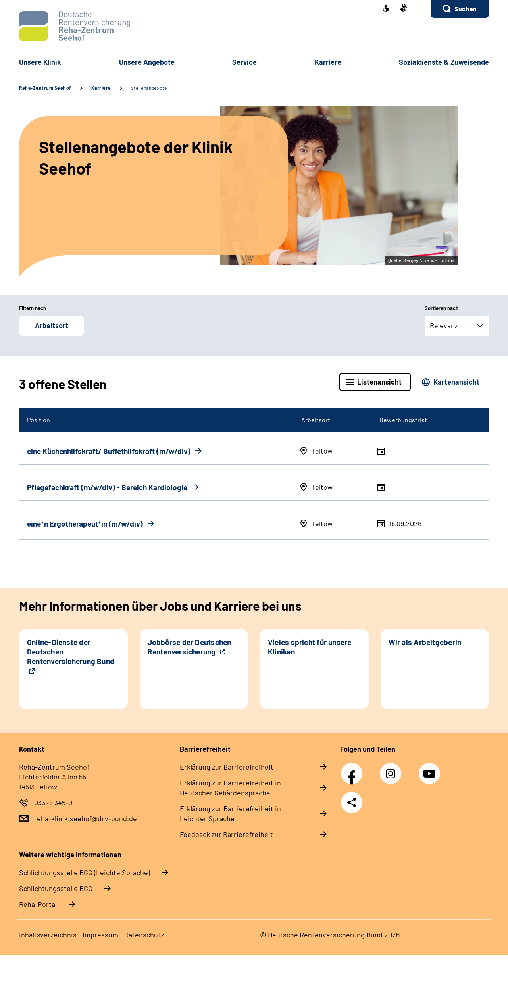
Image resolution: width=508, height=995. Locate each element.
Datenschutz (144, 934)
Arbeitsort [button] (51, 325)
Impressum (100, 934)
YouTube (430, 769)
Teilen (352, 802)
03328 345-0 (53, 802)
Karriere (101, 87)
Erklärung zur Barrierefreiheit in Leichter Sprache (230, 813)
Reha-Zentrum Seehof (45, 87)
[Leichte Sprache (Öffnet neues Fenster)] (386, 9)
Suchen (465, 8)
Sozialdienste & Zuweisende (444, 62)
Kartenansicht (456, 381)
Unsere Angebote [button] (147, 62)
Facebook (353, 769)
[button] (460, 9)
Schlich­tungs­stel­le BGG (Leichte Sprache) (84, 872)
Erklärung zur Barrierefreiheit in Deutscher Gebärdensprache (230, 787)
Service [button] (244, 62)
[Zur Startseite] (254, 26)
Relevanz (444, 325)
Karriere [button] (328, 62)
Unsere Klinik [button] (40, 62)
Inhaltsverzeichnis (48, 934)
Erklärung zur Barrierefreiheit (226, 766)
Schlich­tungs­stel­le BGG (55, 888)
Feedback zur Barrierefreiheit (226, 834)
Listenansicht (379, 381)
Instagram (392, 769)
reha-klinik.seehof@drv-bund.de (85, 818)
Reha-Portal (38, 904)
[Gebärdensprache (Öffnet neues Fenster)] (403, 9)
